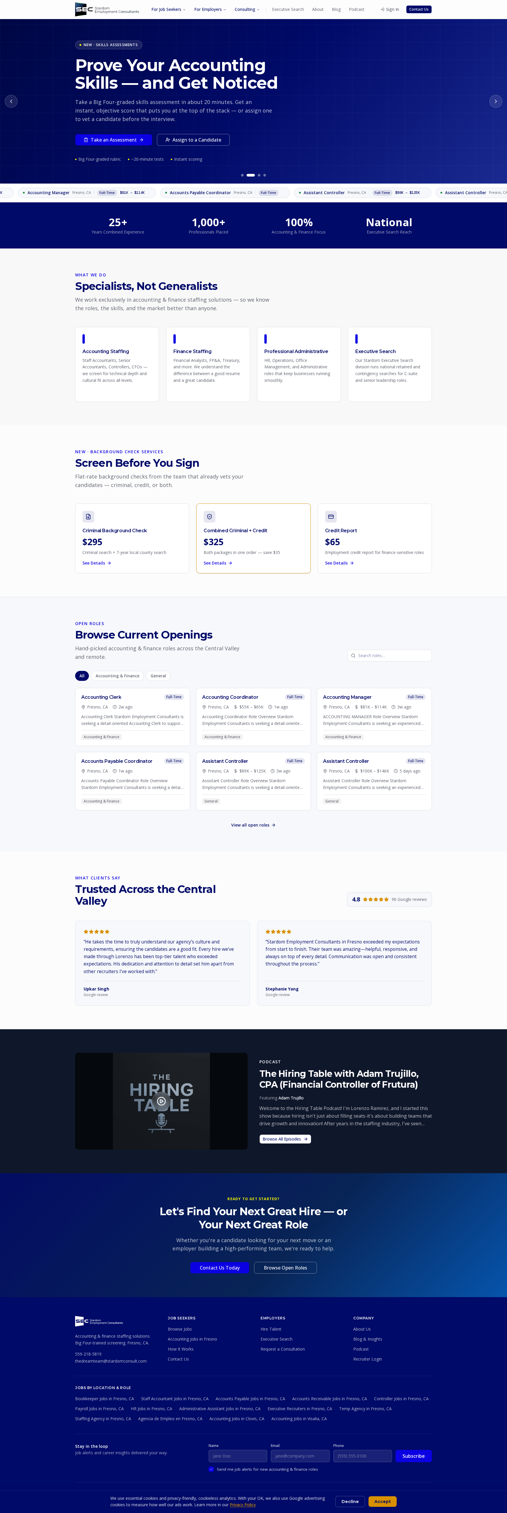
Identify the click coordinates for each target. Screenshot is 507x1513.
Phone (338, 1445)
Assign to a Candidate (197, 140)
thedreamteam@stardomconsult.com (111, 1361)
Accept (382, 1501)
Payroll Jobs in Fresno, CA (99, 1408)
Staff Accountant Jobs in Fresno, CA (175, 1398)
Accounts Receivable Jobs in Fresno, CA (329, 1398)
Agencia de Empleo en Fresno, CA (170, 1418)
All (82, 676)
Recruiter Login (367, 1359)
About (318, 9)
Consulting (245, 9)
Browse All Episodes (282, 1139)
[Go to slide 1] (242, 175)
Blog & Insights (367, 1339)
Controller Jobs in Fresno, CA (401, 1398)
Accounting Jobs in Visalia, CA (299, 1418)
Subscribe (414, 1456)
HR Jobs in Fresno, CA (151, 1408)
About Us (362, 1329)
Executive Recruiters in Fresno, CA (300, 1408)
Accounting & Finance (117, 676)
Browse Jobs (180, 1329)
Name (214, 1445)
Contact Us (419, 9)
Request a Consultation (283, 1349)
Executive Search (288, 9)
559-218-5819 (88, 1354)
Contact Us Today (220, 1268)
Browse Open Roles (285, 1268)
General (158, 676)
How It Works (181, 1349)
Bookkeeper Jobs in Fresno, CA (104, 1398)
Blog (336, 9)
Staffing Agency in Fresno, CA (103, 1418)
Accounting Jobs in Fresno (192, 1339)
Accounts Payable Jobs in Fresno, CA (250, 1398)
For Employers (208, 9)
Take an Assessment (114, 140)
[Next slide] (495, 101)
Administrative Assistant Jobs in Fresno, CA (220, 1408)
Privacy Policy (243, 1504)
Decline (350, 1501)
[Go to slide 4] (264, 175)
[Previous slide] (11, 101)
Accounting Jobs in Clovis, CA (236, 1418)
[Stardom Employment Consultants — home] (99, 1321)
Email (275, 1445)
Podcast (356, 9)
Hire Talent (271, 1329)
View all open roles (250, 825)
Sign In (392, 9)
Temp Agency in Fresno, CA (365, 1408)
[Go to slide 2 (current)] (251, 175)
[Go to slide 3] (259, 175)
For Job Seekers (166, 9)
